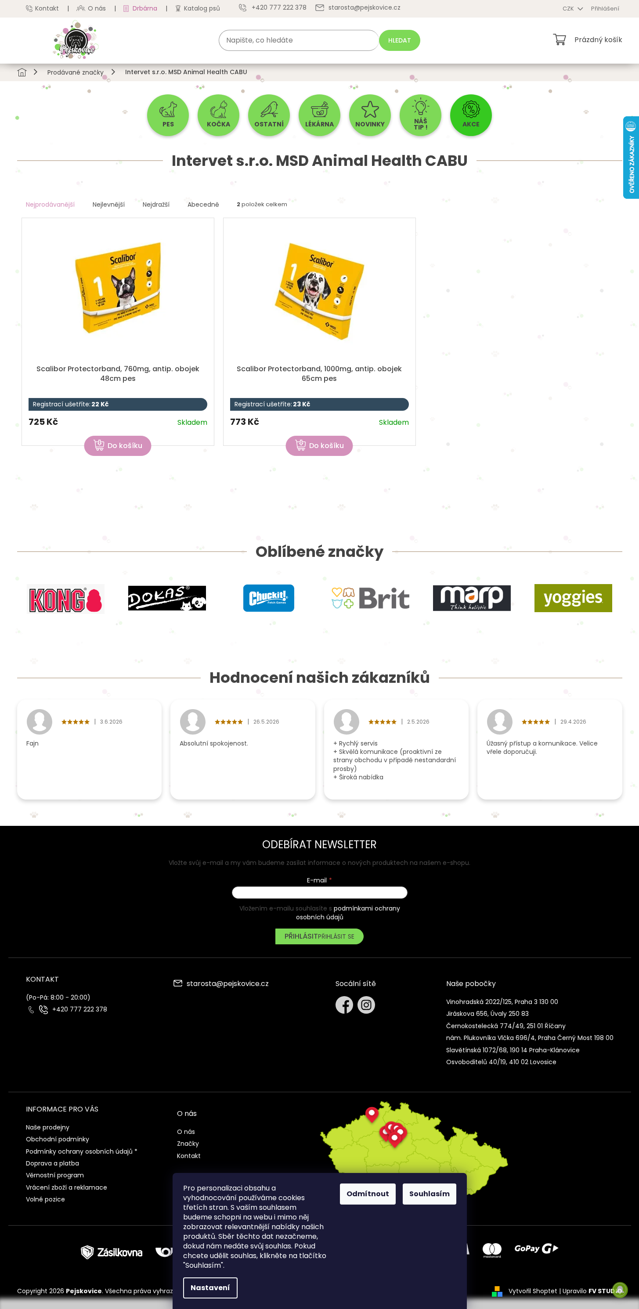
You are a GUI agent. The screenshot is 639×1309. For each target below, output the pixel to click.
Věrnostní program (55, 1175)
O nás (97, 8)
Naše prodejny (47, 1127)
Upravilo (592, 1291)
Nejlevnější (109, 204)
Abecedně (203, 204)
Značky (188, 1143)
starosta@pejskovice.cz (228, 984)
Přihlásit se (336, 936)
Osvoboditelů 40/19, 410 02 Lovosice (501, 1062)
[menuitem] (168, 115)
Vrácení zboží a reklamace (66, 1187)
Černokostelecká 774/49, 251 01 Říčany (506, 1026)
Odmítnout (368, 1194)
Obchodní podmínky (57, 1139)
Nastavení (210, 1288)
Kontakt (47, 8)
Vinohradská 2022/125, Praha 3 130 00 (502, 1001)
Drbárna (145, 8)
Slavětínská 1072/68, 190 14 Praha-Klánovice (513, 1050)
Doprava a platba (52, 1163)
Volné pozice (45, 1199)
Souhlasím (429, 1194)
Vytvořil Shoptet (533, 1291)
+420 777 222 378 (79, 1009)
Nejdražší (156, 204)
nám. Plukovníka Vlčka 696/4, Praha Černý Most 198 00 (530, 1037)
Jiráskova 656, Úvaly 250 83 (487, 1013)
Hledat (399, 40)
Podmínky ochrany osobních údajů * (81, 1151)
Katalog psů (202, 8)
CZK (569, 8)
